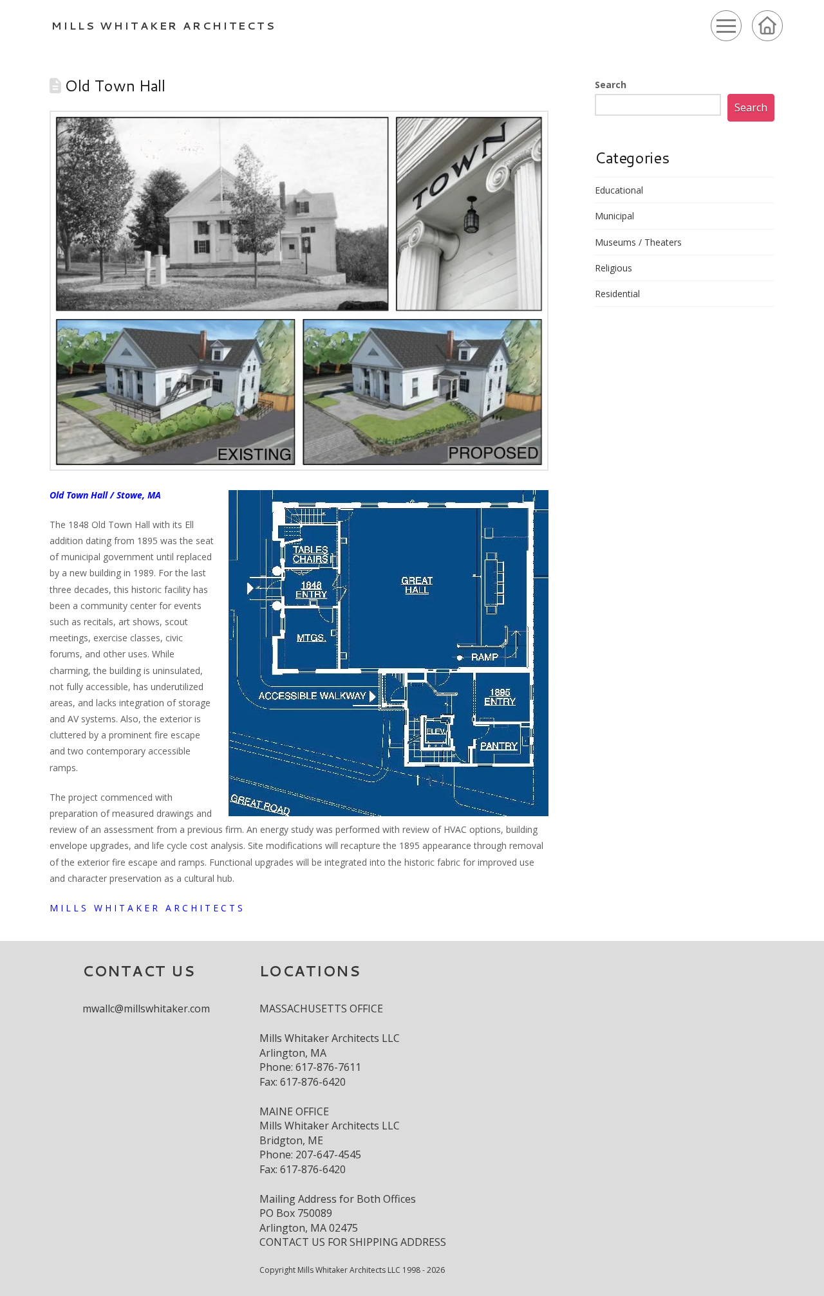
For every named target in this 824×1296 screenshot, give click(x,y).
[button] (726, 25)
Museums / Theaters (638, 242)
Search (610, 84)
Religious (613, 268)
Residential (617, 293)
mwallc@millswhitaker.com (146, 1008)
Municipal (614, 216)
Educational (619, 190)
